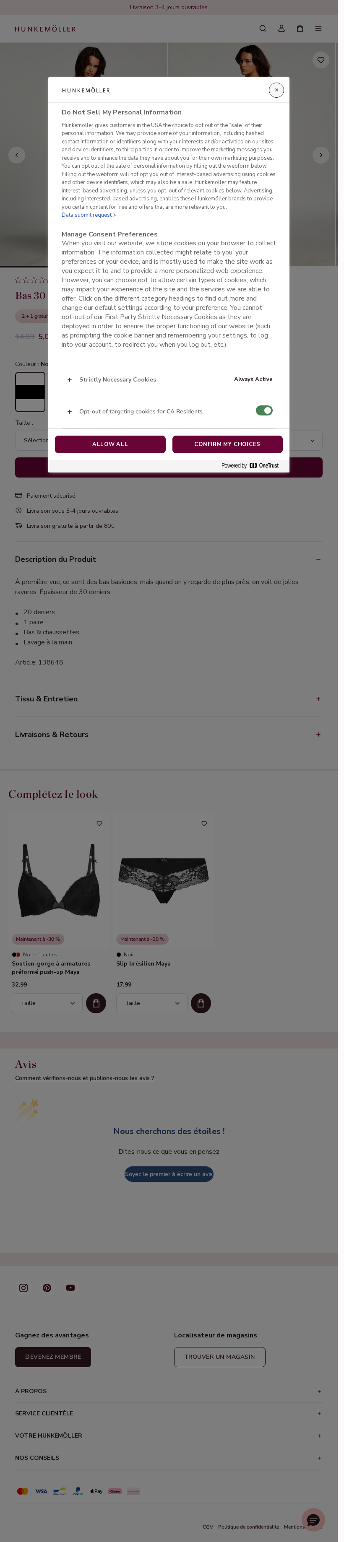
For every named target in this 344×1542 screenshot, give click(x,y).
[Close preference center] (276, 90)
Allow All (110, 444)
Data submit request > (89, 215)
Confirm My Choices (227, 444)
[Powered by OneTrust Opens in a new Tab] (253, 466)
